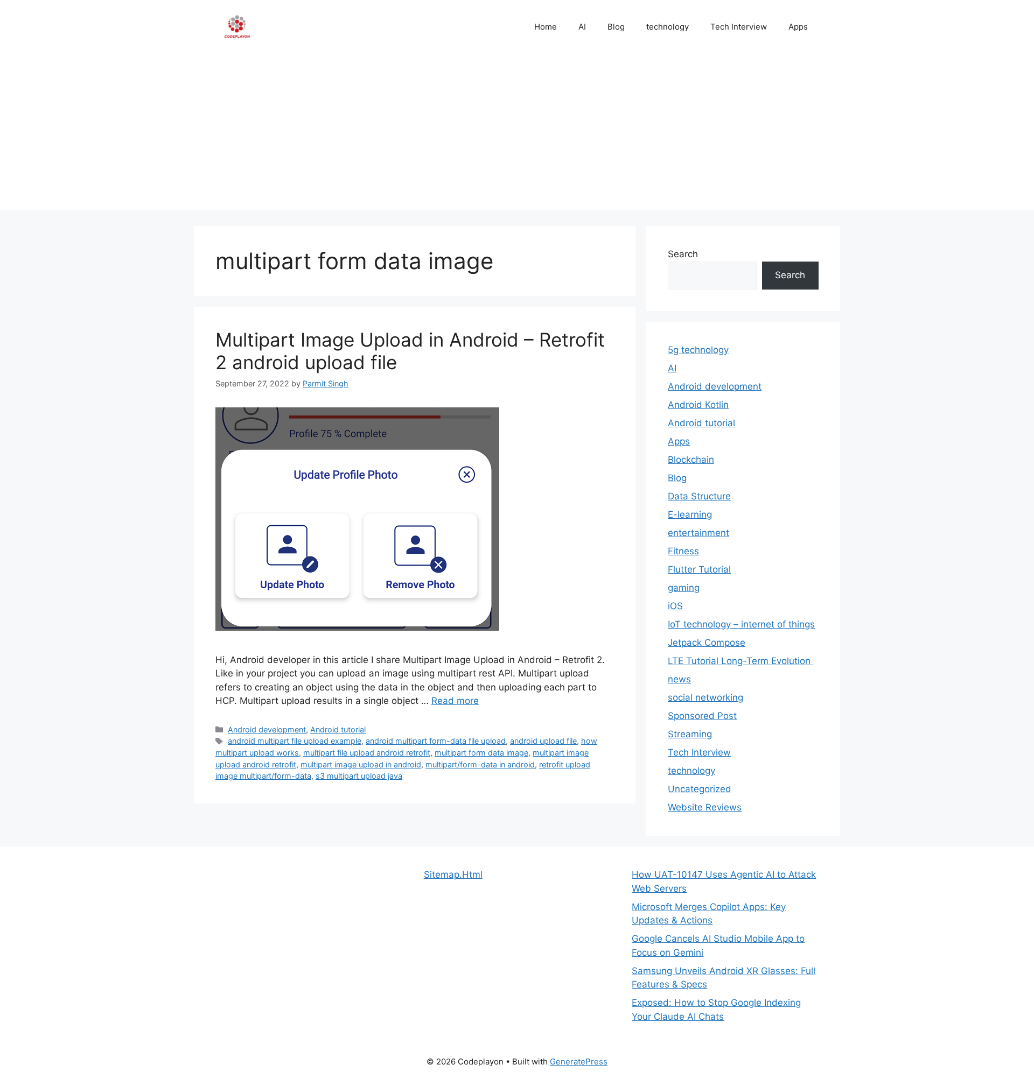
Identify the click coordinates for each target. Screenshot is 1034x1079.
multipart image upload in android (361, 764)
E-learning (690, 514)
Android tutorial (338, 729)
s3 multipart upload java (359, 775)
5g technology (698, 349)
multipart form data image (481, 752)
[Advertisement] (517, 134)
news (679, 679)
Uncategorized (699, 789)
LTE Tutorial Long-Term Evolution (740, 660)
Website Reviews (705, 807)
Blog (616, 27)
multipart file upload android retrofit (366, 752)
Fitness (683, 551)
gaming (684, 587)
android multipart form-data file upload (436, 740)
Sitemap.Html (453, 874)
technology (667, 27)
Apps (798, 27)
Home (545, 27)
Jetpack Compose (706, 642)
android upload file (543, 740)
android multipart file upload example (294, 740)
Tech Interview (738, 27)
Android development (267, 729)
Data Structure (699, 496)
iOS (675, 606)
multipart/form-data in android (480, 764)
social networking (705, 697)
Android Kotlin (698, 404)
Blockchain (691, 459)
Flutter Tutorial (699, 569)
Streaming (690, 734)
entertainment (698, 532)
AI (582, 27)
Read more (455, 700)
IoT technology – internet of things (741, 624)
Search (683, 254)
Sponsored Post (702, 715)
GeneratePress (578, 1061)
